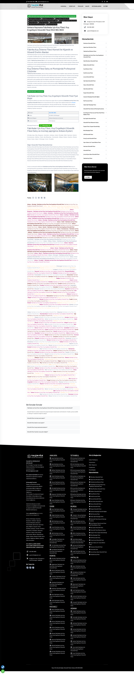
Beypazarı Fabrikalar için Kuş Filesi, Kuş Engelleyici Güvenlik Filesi (58, 495)
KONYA (52, 555)
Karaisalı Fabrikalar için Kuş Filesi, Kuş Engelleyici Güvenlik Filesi (78, 636)
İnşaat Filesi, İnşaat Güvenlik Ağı (91, 126)
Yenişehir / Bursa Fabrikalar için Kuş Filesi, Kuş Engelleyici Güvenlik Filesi (78, 516)
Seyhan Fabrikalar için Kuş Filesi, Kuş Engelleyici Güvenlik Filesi (78, 642)
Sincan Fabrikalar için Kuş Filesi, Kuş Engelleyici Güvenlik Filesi (57, 483)
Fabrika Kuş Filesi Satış (52, 24)
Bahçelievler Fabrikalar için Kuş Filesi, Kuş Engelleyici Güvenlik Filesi (78, 483)
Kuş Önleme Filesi (87, 69)
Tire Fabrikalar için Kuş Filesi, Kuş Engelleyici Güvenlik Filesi (58, 546)
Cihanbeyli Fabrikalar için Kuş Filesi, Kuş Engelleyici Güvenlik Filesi (57, 584)
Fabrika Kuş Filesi (87, 158)
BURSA (74, 506)
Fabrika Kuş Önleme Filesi (35, 18)
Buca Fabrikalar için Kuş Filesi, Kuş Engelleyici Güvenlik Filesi (57, 510)
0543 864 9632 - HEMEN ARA (36, 91)
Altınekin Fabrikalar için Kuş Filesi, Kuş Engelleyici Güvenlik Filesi (57, 560)
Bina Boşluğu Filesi (88, 130)
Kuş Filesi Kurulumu (43, 22)
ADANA (74, 608)
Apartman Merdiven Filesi (89, 47)
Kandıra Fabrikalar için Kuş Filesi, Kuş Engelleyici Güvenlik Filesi (57, 617)
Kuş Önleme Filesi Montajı (56, 22)
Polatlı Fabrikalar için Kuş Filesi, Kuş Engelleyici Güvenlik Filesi (57, 477)
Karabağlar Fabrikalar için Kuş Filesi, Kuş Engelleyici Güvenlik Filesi (57, 540)
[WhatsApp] (3, 671)
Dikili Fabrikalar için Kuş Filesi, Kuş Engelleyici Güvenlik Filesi (57, 522)
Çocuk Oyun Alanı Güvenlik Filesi (91, 154)
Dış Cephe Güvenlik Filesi (89, 118)
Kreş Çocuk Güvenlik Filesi (90, 138)
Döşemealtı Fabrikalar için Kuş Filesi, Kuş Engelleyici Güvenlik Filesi (78, 585)
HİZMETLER (72, 6)
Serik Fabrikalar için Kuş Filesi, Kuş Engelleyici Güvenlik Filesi (78, 591)
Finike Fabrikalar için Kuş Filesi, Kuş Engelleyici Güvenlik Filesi (78, 579)
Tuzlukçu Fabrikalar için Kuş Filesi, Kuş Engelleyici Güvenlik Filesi (57, 578)
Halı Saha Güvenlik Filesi (89, 80)
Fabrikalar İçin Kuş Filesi (48, 18)
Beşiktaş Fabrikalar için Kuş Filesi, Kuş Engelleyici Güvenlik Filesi (78, 495)
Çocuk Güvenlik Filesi (88, 77)
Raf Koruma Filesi (87, 100)
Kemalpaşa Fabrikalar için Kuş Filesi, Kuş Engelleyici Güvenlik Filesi (57, 551)
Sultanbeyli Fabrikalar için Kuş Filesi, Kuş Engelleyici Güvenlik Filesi (78, 459)
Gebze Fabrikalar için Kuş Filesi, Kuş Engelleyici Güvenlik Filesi (57, 611)
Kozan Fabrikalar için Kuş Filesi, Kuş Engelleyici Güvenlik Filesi (78, 654)
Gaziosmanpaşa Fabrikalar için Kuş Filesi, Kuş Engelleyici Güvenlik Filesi (78, 471)
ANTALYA (75, 557)
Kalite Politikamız (93, 459)
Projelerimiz (92, 467)
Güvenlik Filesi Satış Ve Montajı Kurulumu (93, 108)
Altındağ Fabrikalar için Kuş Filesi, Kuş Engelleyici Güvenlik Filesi (57, 489)
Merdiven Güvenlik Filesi (89, 43)
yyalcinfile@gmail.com (43, 1)
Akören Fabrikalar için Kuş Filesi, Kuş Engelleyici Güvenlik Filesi (57, 572)
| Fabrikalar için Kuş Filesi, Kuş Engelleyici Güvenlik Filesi (42, 312)
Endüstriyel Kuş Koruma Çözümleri (37, 24)
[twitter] (107, 1)
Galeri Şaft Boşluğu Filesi (89, 104)
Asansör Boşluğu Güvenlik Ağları (91, 96)
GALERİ (87, 6)
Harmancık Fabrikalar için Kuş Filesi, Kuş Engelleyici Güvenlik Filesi (78, 546)
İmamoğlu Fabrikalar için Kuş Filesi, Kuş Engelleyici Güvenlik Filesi (79, 618)
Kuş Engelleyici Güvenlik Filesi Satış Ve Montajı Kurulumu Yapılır (43, 20)
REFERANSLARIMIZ (96, 6)
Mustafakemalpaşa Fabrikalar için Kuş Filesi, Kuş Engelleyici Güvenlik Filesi (78, 540)
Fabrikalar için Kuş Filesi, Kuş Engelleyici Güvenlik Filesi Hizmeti (50, 211)
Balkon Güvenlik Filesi (88, 65)
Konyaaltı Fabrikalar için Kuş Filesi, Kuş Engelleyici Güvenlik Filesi (79, 603)
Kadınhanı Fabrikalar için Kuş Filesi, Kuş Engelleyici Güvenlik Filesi (58, 590)
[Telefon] (3, 667)
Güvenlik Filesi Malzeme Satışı (90, 122)
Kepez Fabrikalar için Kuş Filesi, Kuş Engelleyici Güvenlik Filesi (78, 567)
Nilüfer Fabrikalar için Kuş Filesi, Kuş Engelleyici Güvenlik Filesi (78, 534)
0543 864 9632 (31, 1)
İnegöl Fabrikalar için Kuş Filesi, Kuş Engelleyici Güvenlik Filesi (78, 552)
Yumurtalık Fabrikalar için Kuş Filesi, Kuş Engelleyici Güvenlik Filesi (78, 648)
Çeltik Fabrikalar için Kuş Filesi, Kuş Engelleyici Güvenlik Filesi (57, 602)
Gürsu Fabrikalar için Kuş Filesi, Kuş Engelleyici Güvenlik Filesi (78, 522)
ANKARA (53, 455)
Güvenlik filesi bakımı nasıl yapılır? (35, 422)
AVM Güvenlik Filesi (88, 134)
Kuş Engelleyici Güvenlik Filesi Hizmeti (68, 20)
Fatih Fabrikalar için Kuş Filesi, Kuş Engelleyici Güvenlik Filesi (78, 465)
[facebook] (102, 1)
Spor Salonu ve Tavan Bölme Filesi (92, 142)
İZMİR (52, 506)
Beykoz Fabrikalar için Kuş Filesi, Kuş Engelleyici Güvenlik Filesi (78, 501)
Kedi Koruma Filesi (88, 73)
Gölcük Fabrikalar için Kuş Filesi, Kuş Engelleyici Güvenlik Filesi (57, 647)
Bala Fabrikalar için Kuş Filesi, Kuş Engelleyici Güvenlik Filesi (57, 465)
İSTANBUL (75, 455)
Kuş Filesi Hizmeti (33, 22)
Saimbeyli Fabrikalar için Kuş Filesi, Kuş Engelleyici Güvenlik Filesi (79, 624)
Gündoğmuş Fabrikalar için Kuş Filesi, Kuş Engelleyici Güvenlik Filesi (78, 573)
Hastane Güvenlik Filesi (89, 146)
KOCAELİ (53, 606)
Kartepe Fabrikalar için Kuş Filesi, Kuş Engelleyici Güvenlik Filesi (57, 653)
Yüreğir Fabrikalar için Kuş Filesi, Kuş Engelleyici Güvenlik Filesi (78, 612)
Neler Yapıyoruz (93, 465)
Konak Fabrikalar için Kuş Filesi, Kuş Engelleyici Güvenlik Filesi (57, 528)
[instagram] (104, 1)
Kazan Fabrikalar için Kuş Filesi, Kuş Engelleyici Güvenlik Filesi (57, 501)
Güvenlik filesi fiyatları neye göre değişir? (37, 431)
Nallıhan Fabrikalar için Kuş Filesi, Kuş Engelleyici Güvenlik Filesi (57, 471)
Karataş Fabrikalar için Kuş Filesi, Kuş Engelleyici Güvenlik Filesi (78, 630)
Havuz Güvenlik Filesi (88, 84)
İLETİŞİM (105, 6)
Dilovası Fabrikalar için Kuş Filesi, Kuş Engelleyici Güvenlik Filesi (57, 635)
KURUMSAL (64, 6)
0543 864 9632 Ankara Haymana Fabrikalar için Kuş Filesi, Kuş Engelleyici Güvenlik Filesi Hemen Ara (52, 16)
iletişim (74, 102)
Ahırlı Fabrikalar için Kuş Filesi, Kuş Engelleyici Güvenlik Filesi (57, 596)
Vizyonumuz (92, 462)
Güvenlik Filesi (87, 150)
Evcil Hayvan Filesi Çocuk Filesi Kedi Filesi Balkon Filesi (93, 113)
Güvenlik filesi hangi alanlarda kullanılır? (37, 427)
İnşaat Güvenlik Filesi (88, 92)
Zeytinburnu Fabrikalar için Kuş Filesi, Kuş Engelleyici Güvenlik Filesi (78, 477)
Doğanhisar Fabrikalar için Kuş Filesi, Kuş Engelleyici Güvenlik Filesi (57, 566)
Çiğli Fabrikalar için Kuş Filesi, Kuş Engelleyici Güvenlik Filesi (57, 534)
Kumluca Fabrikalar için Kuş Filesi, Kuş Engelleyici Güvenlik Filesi (78, 561)
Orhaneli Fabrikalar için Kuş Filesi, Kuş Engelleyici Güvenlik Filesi (78, 528)
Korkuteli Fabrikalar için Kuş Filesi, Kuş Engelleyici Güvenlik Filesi (78, 597)
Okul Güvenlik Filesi (88, 88)
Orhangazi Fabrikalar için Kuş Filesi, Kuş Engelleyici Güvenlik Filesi (79, 510)
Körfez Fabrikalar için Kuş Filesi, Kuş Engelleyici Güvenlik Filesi (57, 629)
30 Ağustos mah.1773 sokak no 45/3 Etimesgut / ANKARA (36, 559)
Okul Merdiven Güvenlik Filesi (90, 61)
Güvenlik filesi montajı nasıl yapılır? (36, 418)
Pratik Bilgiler (92, 470)
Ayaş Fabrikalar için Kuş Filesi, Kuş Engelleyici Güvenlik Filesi (57, 459)
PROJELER (80, 6)
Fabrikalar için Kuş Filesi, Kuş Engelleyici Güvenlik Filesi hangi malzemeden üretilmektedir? (50, 408)
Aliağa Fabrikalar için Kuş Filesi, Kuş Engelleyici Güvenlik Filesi (57, 516)
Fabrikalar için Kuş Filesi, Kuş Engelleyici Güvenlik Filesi (42, 266)
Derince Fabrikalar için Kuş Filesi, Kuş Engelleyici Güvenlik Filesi (57, 623)
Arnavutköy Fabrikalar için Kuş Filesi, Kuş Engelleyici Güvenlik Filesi (78, 489)
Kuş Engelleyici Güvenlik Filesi (62, 18)
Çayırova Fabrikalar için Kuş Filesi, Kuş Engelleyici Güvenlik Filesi (57, 641)
